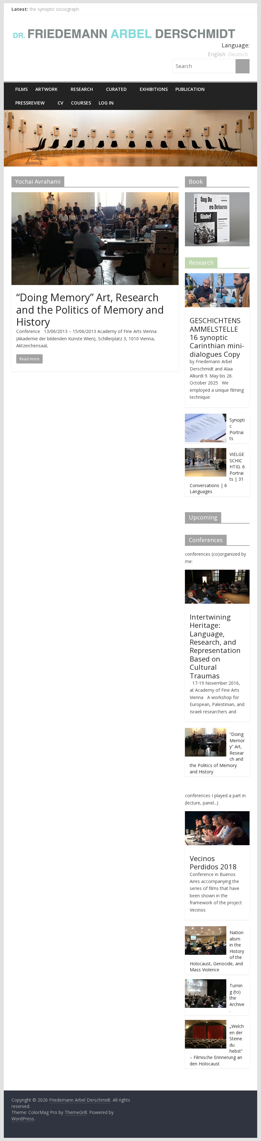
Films (21, 89)
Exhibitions (154, 89)
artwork (46, 89)
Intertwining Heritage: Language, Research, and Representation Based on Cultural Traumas (215, 646)
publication (190, 89)
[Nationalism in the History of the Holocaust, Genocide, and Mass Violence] (205, 930)
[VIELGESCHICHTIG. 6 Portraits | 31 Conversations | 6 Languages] (205, 451)
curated (116, 89)
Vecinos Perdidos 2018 (213, 862)
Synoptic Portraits (237, 429)
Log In (106, 103)
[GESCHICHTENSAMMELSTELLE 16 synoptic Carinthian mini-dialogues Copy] (217, 277)
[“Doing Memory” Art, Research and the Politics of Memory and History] (95, 196)
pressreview (30, 103)
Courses (81, 103)
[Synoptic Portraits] (205, 417)
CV (60, 103)
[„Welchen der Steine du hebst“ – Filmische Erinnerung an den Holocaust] (205, 1023)
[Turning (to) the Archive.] (205, 983)
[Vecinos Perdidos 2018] (217, 815)
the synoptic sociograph (54, 9)
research (82, 89)
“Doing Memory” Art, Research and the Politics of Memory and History (90, 309)
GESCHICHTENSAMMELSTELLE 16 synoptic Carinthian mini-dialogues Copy (217, 337)
